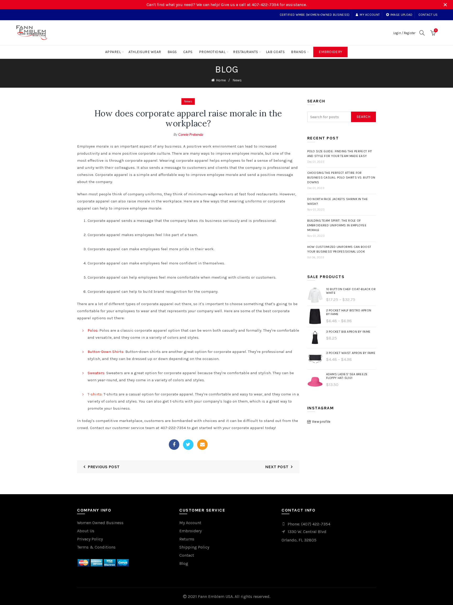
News (237, 80)
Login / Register (404, 33)
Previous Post (104, 466)
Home (221, 80)
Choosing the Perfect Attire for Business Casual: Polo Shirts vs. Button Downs (341, 177)
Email (202, 444)
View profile (321, 422)
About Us (85, 530)
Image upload (401, 15)
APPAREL (113, 52)
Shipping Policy (194, 547)
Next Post (276, 466)
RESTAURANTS (245, 52)
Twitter (188, 444)
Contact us (428, 15)
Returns (186, 538)
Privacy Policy (90, 538)
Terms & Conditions (96, 547)
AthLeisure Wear (144, 52)
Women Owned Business (100, 522)
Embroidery (330, 52)
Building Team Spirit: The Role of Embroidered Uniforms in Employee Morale (337, 225)
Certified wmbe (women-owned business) (315, 15)
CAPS (188, 52)
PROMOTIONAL (212, 52)
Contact (186, 555)
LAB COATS (275, 52)
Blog (183, 563)
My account (370, 15)
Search (363, 116)
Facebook (174, 444)
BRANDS (298, 52)
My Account (190, 522)
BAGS (172, 52)
